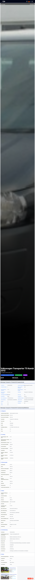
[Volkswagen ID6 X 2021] (5, 570)
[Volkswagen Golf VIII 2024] (5, 576)
